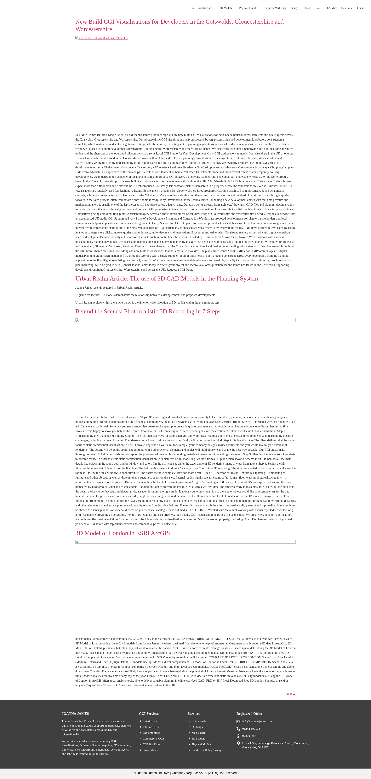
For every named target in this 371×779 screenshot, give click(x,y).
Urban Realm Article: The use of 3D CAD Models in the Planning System (166, 278)
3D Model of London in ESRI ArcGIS (122, 532)
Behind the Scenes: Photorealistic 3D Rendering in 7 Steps (147, 311)
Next (291, 694)
